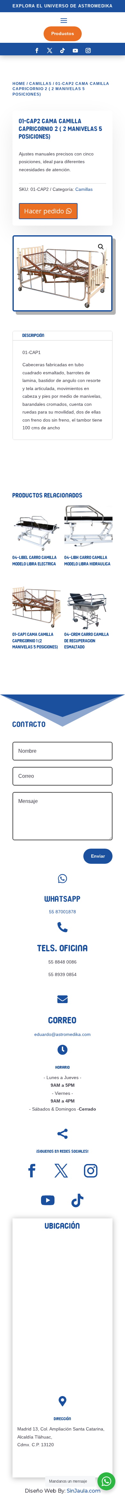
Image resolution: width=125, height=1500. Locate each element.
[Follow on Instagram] (88, 50)
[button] (101, 247)
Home (19, 83)
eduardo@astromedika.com (62, 1034)
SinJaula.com (84, 1491)
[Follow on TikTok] (62, 50)
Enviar (98, 856)
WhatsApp (63, 899)
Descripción (33, 335)
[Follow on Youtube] (75, 50)
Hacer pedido (44, 211)
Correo (62, 1020)
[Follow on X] (50, 50)
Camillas (40, 83)
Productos (62, 33)
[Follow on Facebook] (37, 50)
